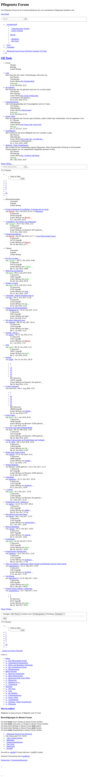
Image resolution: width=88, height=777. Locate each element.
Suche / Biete (10, 116)
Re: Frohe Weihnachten (29, 96)
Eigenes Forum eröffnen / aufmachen (19, 589)
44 (11, 405)
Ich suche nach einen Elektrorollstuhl (19, 428)
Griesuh (11, 454)
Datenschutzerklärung (13, 234)
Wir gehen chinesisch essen (15, 320)
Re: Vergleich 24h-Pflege (30, 156)
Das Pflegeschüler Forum (46, 236)
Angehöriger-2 (14, 566)
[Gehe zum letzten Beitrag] (31, 218)
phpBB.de (26, 756)
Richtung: (51, 614)
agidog (11, 335)
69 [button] (6, 193)
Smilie (11, 359)
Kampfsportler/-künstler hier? (16, 551)
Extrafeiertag (10, 539)
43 (11, 403)
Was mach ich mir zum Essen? (17, 514)
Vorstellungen (10, 131)
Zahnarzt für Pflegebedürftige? (17, 308)
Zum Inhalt (5, 14)
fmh (14, 127)
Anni (26, 291)
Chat (7, 73)
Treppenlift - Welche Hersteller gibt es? (20, 295)
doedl (15, 83)
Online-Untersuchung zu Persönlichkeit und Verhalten (25, 440)
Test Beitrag (10, 576)
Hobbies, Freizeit (12, 283)
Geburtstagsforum (12, 102)
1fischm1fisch (30, 523)
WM (7, 345)
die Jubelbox (10, 87)
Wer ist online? (8, 708)
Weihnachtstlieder (12, 465)
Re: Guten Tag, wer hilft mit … (32, 139)
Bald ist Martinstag (12, 527)
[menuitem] (19, 29)
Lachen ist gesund (12, 386)
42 (11, 401)
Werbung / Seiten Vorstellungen (17, 145)
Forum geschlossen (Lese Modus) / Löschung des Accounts (27, 209)
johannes (12, 322)
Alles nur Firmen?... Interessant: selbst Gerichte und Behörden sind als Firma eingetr (36, 564)
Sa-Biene (28, 572)
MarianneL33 (14, 310)
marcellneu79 (13, 578)
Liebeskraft (10, 477)
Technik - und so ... (12, 333)
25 (11, 376)
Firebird (27, 411)
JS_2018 (12, 442)
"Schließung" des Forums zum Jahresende (21, 222)
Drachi (11, 516)
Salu (10, 298)
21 (11, 368)
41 (11, 399)
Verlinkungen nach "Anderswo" (17, 502)
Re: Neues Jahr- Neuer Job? (31, 125)
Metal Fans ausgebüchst (14, 271)
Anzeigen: (7, 614)
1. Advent (9, 489)
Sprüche (8, 357)
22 (11, 370)
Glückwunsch (26, 110)
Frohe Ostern (10, 415)
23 (11, 372)
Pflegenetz (39, 211)
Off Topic (6, 58)
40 (11, 397)
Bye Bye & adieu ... (13, 258)
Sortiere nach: (27, 614)
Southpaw (12, 479)
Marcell (11, 211)
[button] (6, 174)
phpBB (12, 752)
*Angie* (12, 224)
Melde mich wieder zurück (15, 452)
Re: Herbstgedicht (27, 81)
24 (11, 374)
